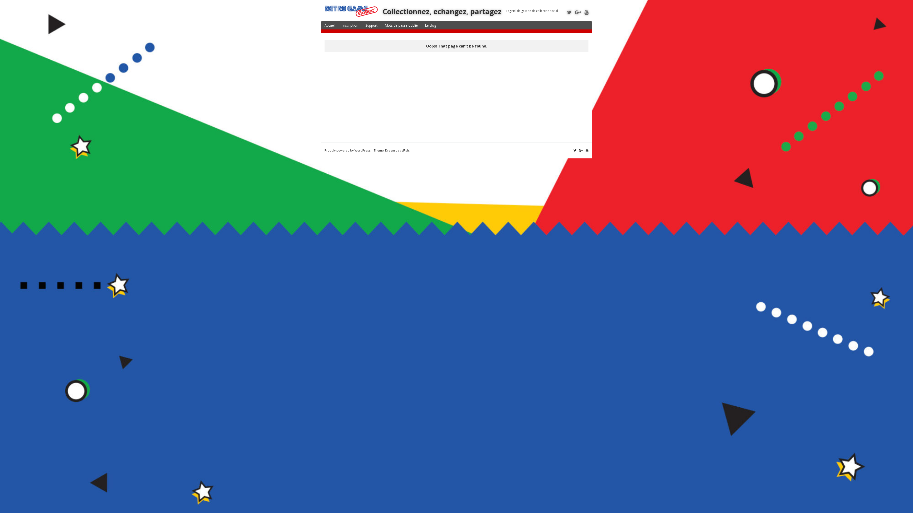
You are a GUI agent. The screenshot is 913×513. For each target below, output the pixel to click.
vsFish (404, 150)
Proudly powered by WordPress (348, 150)
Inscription (350, 25)
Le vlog (430, 25)
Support (371, 25)
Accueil (330, 25)
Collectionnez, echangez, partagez (442, 11)
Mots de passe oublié (401, 25)
